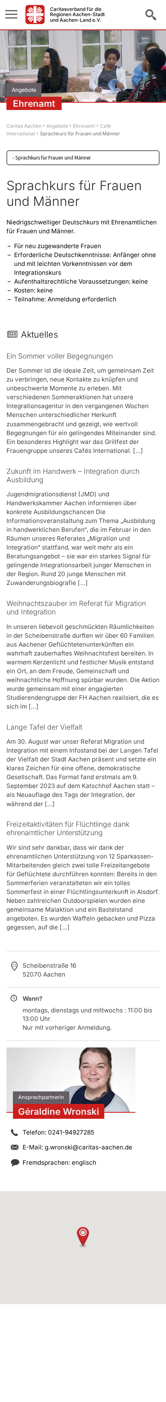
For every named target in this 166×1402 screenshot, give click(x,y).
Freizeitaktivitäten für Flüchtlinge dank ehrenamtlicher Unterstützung (67, 828)
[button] (83, 1237)
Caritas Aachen (24, 126)
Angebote (57, 126)
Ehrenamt (84, 126)
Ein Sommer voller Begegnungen (59, 356)
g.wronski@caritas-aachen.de (88, 1147)
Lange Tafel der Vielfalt (44, 727)
